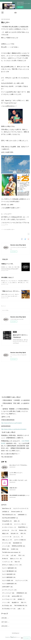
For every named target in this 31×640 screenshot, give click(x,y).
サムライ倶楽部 (7, 580)
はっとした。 (18, 536)
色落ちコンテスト (15, 558)
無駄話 (5, 533)
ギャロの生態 (7, 524)
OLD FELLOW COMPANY (10, 518)
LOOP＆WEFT (7, 587)
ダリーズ (6, 596)
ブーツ (5, 555)
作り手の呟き (7, 605)
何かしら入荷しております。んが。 (19, 480)
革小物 (5, 558)
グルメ (14, 530)
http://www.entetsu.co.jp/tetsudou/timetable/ (13, 429)
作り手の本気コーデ (8, 608)
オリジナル (6, 543)
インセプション (7, 561)
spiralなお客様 (17, 596)
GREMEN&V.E (22, 593)
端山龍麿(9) (9, 229)
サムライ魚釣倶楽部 (8, 574)
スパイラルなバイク (8, 599)
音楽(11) (12, 229)
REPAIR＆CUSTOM (18, 546)
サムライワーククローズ (20, 508)
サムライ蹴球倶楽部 (8, 577)
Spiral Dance (6, 508)
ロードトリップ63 (20, 524)
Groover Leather (16, 511)
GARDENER (22, 514)
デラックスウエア (8, 593)
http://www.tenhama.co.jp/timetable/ (11, 423)
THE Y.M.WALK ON (20, 605)
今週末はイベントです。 (7, 264)
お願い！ (21, 608)
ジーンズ (6, 546)
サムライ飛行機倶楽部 (9, 571)
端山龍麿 (15, 602)
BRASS (5, 549)
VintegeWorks (7, 521)
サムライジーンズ (21, 580)
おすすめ (5, 530)
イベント (6, 602)
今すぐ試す (20, 7)
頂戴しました (7, 540)
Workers (22, 530)
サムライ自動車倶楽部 (9, 583)
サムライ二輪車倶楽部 (9, 568)
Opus (17, 561)
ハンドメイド (6, 536)
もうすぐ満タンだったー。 (16, 472)
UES (23, 533)
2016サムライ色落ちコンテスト (11, 565)
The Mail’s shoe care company (11, 552)
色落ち (17, 521)
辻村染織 (5, 511)
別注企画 (14, 533)
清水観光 (21, 599)
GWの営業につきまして (7, 277)
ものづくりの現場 (20, 540)
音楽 (23, 602)
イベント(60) (3, 229)
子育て (21, 555)
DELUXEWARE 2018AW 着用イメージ (19, 495)
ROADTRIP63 (23, 527)
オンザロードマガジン (9, 527)
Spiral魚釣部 (17, 543)
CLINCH (14, 549)
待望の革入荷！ (14, 488)
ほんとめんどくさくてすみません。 (19, 465)
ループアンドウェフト (9, 590)
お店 (13, 555)
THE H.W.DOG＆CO (9, 514)
